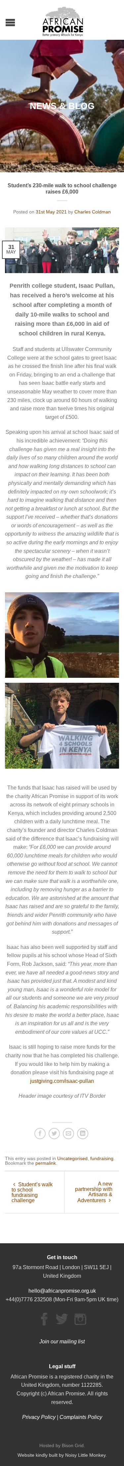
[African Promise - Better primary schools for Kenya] (63, 19)
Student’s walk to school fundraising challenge (32, 1192)
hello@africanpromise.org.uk (62, 1291)
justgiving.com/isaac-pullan (62, 1081)
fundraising (101, 1158)
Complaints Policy (81, 1417)
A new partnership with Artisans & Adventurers (93, 1192)
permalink (45, 1163)
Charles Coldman (92, 211)
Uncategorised (72, 1158)
